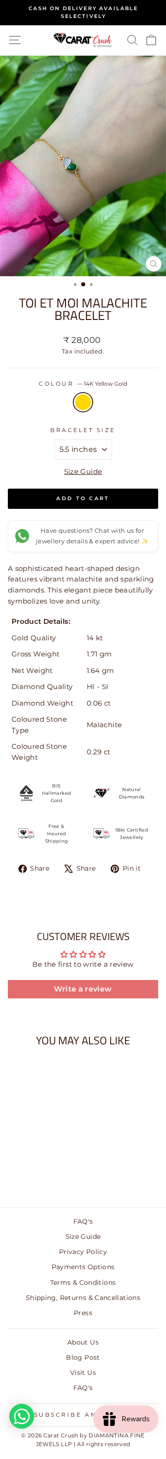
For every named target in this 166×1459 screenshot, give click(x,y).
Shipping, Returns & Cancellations (83, 1297)
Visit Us (83, 1372)
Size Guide (83, 471)
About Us (83, 1342)
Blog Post (83, 1357)
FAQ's (83, 1221)
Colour (83, 384)
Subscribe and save (81, 1415)
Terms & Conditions (83, 1282)
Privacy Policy (83, 1251)
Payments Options (83, 1267)
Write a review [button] (83, 989)
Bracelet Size (83, 430)
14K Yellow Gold (83, 402)
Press (83, 1313)
